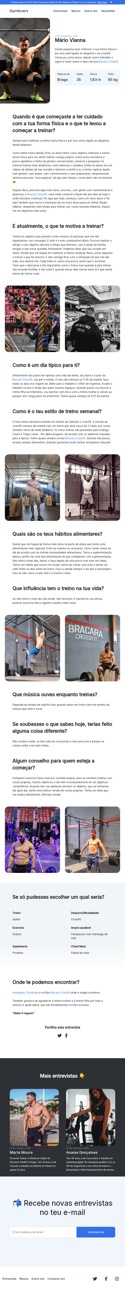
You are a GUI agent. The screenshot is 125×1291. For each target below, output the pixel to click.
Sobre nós (90, 11)
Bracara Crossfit (108, 61)
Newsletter (108, 11)
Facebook (32, 992)
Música (75, 11)
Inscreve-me (96, 1232)
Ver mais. (102, 2)
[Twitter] (95, 1279)
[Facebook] (106, 1279)
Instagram (18, 992)
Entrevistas (61, 11)
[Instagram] (117, 1279)
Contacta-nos (56, 1278)
